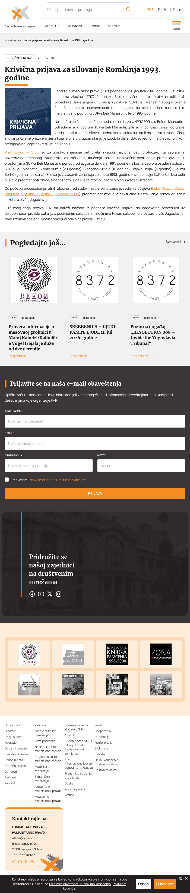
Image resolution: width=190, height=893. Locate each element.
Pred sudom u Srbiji (22, 152)
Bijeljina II (45, 194)
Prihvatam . (49, 480)
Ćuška (179, 188)
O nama (95, 25)
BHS (150, 9)
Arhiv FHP (52, 25)
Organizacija (13, 455)
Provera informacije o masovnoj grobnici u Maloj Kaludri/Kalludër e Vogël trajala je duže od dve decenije (33, 338)
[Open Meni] (176, 26)
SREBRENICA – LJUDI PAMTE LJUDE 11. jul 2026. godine (92, 332)
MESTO (101, 455)
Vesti (14, 317)
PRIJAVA (95, 493)
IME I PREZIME (13, 410)
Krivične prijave (20, 58)
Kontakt (114, 25)
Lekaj (156, 188)
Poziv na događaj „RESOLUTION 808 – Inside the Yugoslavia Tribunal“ (152, 335)
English (163, 9)
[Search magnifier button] (128, 9)
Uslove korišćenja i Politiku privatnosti (57, 479)
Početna (10, 40)
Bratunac (12, 194)
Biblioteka (74, 25)
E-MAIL (9, 433)
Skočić (167, 188)
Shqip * (178, 9)
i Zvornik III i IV (67, 194)
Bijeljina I (28, 194)
